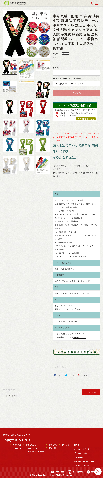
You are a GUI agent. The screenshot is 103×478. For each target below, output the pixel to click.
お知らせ (65, 445)
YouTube (60, 472)
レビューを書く (91, 392)
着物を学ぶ (53, 445)
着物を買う (16, 445)
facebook (95, 472)
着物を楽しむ (30, 445)
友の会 (76, 445)
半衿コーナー (80, 334)
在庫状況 (56, 68)
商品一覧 (18, 448)
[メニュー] (97, 2)
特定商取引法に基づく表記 (84, 461)
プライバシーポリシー (82, 453)
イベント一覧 (33, 448)
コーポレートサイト (81, 449)
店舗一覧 (52, 448)
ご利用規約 (78, 457)
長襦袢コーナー (79, 337)
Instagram (78, 472)
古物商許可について (81, 466)
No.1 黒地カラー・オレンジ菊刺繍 (67, 79)
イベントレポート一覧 (36, 451)
